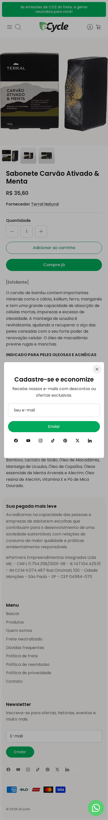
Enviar (54, 426)
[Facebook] (16, 440)
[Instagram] (40, 440)
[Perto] (96, 369)
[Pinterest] (65, 440)
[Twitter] (77, 440)
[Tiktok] (53, 440)
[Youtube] (28, 440)
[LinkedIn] (90, 440)
